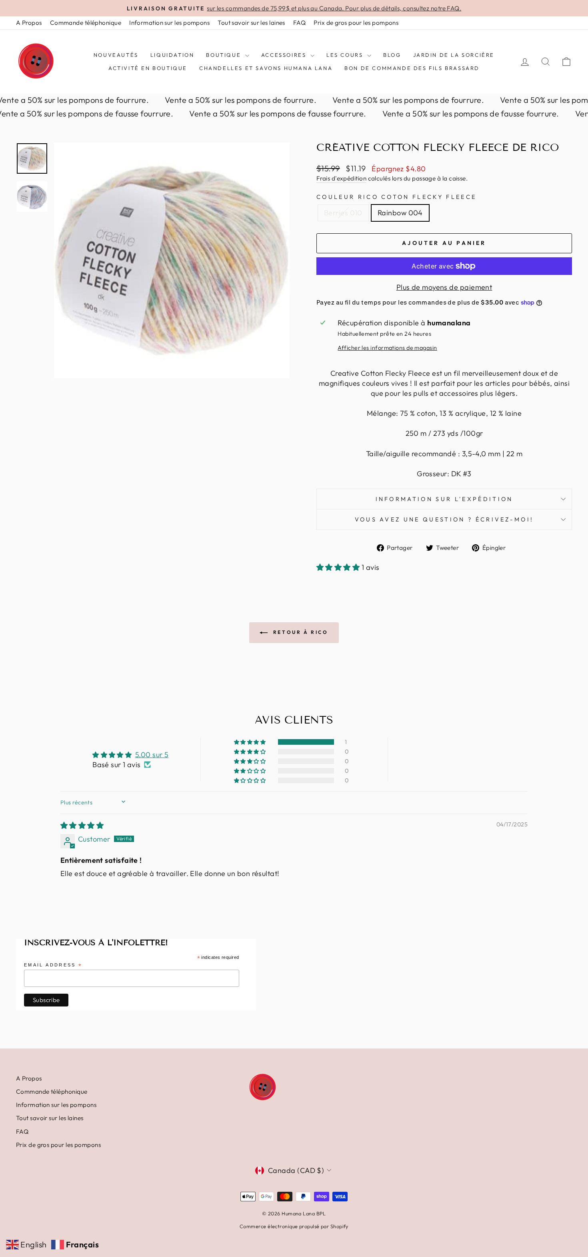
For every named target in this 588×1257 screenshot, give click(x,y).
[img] (82, 825)
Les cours (345, 55)
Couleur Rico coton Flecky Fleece (396, 196)
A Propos (29, 22)
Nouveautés (116, 55)
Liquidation (172, 55)
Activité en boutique (147, 68)
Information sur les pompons (169, 22)
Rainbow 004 (400, 212)
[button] (339, 567)
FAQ (299, 22)
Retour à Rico (299, 632)
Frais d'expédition (341, 178)
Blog (392, 55)
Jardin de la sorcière (454, 55)
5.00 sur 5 (152, 754)
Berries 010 (343, 212)
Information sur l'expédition (444, 499)
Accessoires (284, 55)
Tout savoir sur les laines (251, 22)
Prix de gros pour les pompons (356, 22)
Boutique (224, 55)
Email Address (53, 965)
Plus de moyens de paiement (444, 287)
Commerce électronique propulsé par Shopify (294, 1226)
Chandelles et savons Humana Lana (265, 68)
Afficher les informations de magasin (387, 347)
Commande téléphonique (85, 22)
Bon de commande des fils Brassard (412, 68)
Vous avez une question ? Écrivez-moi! (444, 519)
